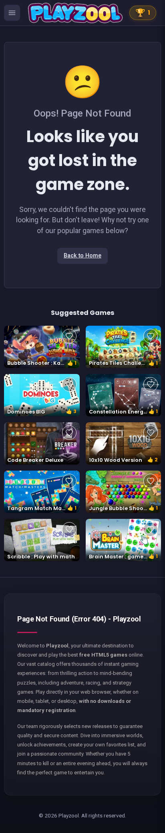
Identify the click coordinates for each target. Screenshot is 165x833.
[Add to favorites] (69, 336)
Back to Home (82, 255)
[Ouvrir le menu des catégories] (12, 13)
